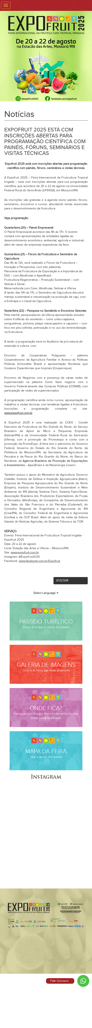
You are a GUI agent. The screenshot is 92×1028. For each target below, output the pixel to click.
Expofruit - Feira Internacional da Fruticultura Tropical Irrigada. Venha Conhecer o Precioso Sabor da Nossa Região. (46, 59)
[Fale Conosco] (83, 981)
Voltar (62, 581)
